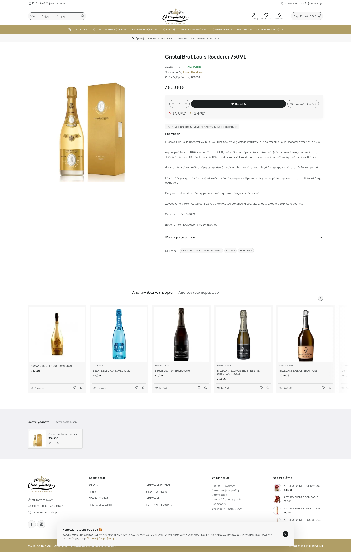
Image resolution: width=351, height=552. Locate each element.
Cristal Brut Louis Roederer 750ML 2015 (64, 434)
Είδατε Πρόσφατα (38, 422)
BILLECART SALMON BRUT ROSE (298, 370)
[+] (186, 104)
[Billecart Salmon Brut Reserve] (181, 334)
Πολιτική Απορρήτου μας (102, 538)
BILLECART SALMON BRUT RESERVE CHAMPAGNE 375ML (238, 372)
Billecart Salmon (162, 365)
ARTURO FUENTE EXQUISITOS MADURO (303, 520)
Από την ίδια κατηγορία (152, 292)
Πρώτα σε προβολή (65, 422)
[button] (238, 104)
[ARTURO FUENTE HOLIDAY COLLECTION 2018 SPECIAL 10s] (277, 488)
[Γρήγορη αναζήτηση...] (82, 16)
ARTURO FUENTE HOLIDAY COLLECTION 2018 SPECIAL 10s (303, 486)
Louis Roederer (193, 72)
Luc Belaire (98, 365)
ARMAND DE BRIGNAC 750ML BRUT (51, 366)
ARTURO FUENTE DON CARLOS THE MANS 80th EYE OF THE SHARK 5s (303, 497)
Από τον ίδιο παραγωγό (198, 292)
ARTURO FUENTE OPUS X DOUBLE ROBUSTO (303, 508)
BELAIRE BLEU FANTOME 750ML (111, 370)
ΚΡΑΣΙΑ (152, 38)
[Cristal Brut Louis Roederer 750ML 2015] (37, 438)
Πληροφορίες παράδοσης (180, 237)
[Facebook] (32, 524)
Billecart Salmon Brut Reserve (172, 370)
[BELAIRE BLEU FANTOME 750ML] (119, 334)
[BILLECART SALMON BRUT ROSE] (305, 334)
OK (286, 534)
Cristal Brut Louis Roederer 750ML (201, 250)
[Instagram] (41, 524)
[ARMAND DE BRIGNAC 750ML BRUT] (57, 334)
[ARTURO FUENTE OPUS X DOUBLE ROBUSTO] (277, 510)
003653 (230, 250)
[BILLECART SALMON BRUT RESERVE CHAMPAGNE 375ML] (243, 334)
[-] (173, 104)
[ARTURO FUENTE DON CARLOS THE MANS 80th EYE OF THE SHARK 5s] (277, 499)
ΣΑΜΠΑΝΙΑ (167, 38)
